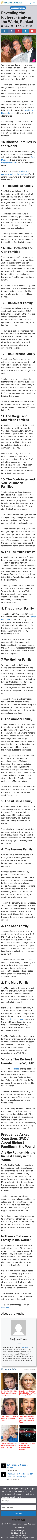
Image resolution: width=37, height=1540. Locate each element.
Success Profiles (18, 8)
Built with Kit (18, 1520)
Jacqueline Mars (17, 1019)
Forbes (16, 1069)
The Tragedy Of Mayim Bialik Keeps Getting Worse (9, 1418)
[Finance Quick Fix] (11, 2)
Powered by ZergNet (30, 1369)
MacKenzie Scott (8, 163)
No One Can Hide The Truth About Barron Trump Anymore (9, 1393)
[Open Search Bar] (30, 2)
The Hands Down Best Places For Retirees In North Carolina (9, 1445)
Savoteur (5, 1307)
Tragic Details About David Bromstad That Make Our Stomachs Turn (27, 1419)
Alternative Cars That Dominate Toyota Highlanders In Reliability (27, 1446)
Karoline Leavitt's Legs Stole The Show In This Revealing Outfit (27, 1393)
